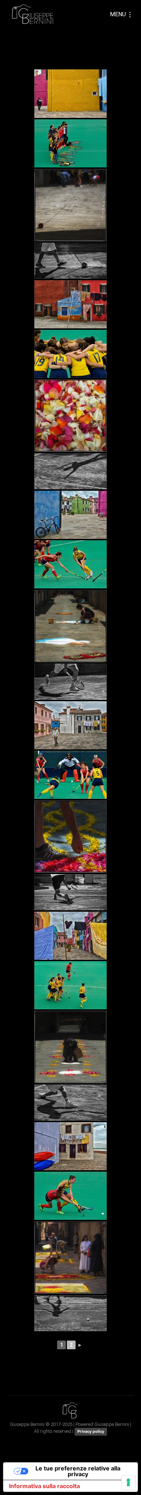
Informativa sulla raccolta (44, 1486)
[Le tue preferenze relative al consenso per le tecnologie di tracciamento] (128, 1482)
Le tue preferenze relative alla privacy (77, 1471)
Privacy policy (90, 1431)
